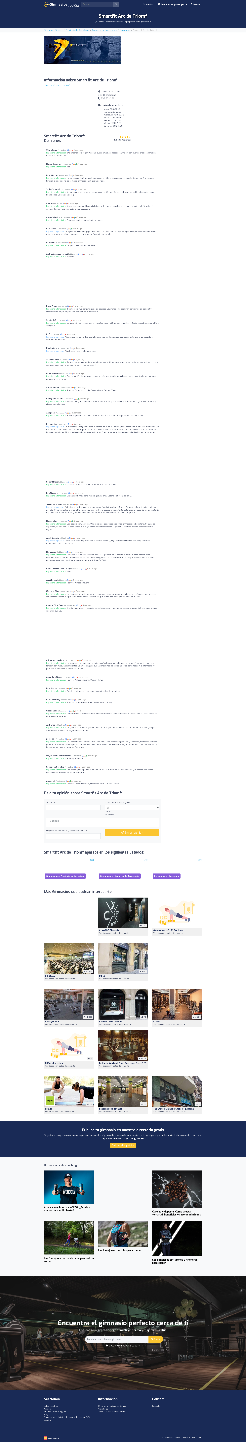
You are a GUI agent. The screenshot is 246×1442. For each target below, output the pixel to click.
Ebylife (48, 1109)
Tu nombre (51, 802)
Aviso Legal (103, 1409)
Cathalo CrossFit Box (110, 1021)
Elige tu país (53, 1438)
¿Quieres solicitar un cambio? (57, 85)
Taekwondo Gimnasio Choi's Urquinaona (173, 1109)
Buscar (157, 1339)
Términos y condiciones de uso (112, 1406)
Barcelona (125, 30)
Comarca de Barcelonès (104, 30)
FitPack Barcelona (54, 1063)
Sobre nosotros (51, 1406)
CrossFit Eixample (109, 930)
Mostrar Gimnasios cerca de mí (124, 1345)
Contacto (156, 1406)
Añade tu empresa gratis (173, 4)
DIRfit (102, 976)
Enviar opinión (133, 833)
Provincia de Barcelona (77, 30)
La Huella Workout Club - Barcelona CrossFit (122, 1063)
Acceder (196, 4)
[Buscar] (116, 4)
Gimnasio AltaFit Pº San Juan (168, 930)
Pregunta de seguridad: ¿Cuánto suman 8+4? (66, 830)
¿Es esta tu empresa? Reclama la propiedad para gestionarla (123, 22)
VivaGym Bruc (52, 1021)
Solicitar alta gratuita (123, 1145)
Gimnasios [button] (148, 4)
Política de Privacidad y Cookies (112, 1411)
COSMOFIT (158, 1021)
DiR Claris (50, 976)
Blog (46, 1414)
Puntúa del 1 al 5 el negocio (117, 802)
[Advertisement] (163, 56)
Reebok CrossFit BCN (110, 1109)
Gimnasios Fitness (53, 30)
